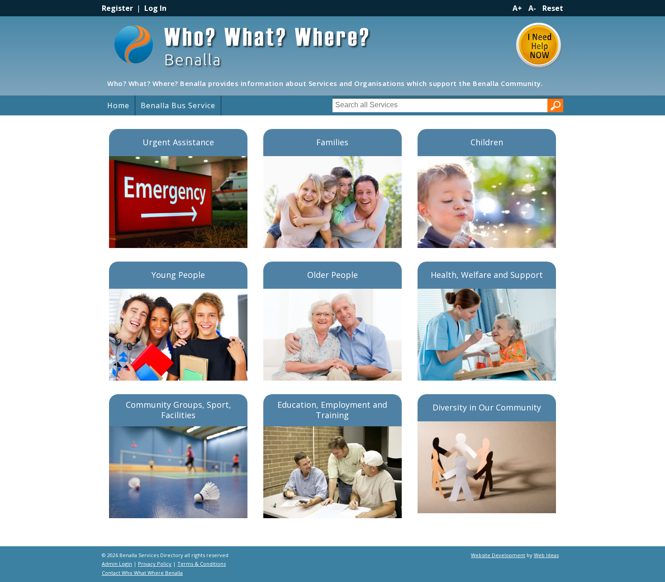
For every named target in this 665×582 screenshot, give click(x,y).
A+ (517, 8)
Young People (178, 274)
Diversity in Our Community (486, 407)
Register (117, 8)
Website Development (498, 555)
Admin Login (117, 563)
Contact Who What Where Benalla (142, 572)
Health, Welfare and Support (487, 274)
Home (118, 105)
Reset (552, 8)
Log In (155, 8)
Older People (332, 274)
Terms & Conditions (201, 563)
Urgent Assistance (178, 142)
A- (532, 8)
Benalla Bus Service (178, 105)
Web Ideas (546, 555)
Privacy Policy (154, 563)
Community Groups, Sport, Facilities (178, 409)
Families (332, 142)
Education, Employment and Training (332, 409)
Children (486, 142)
